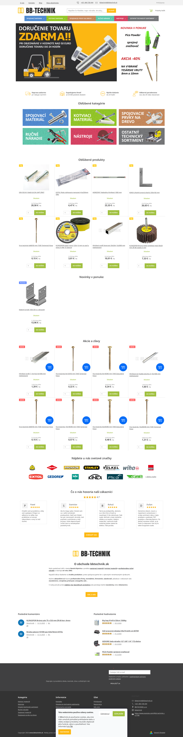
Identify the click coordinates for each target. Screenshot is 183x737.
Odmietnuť (105, 714)
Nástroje (21, 704)
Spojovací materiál (24, 712)
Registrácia (98, 704)
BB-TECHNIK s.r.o (141, 707)
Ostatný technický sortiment (28, 707)
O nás (22, 3)
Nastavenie (64, 732)
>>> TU (70, 726)
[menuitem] (35, 18)
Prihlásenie (98, 701)
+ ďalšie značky (150, 477)
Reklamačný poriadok (63, 707)
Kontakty (32, 3)
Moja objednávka (52, 3)
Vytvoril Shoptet (159, 732)
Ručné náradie (23, 710)
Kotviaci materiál (24, 701)
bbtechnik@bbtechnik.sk (143, 701)
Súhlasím (118, 714)
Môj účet (97, 707)
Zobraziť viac (91, 535)
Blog (40, 3)
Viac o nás (91, 594)
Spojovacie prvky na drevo (27, 715)
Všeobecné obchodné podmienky (67, 704)
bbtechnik (138, 710)
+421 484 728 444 (141, 704)
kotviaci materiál (110, 568)
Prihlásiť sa (115, 683)
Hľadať (111, 11)
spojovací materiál (97, 568)
